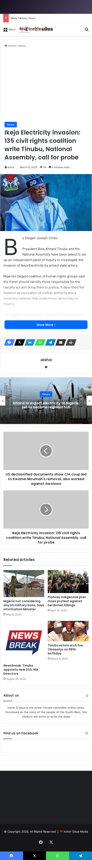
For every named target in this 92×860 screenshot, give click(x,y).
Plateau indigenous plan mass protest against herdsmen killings (67, 601)
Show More (45, 324)
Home (11, 45)
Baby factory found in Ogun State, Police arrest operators (49, 18)
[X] (18, 342)
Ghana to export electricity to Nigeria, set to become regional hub (46, 405)
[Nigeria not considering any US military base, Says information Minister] (23, 583)
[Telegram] (49, 342)
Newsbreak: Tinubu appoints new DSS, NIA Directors (21, 669)
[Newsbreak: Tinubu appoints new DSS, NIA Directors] (23, 641)
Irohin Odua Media (76, 831)
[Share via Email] (59, 342)
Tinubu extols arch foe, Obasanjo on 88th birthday (66, 649)
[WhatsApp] (39, 342)
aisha (11, 167)
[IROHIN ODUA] (36, 29)
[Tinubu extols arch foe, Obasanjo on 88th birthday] (68, 631)
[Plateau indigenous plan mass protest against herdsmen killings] (68, 581)
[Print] (69, 342)
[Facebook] (8, 342)
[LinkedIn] (28, 342)
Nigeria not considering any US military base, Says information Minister (23, 605)
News (22, 45)
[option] (46, 400)
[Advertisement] (46, 85)
